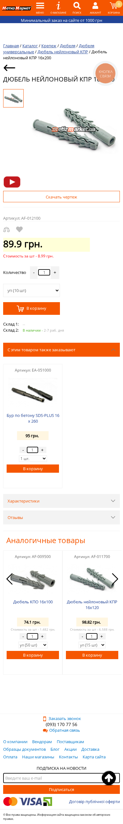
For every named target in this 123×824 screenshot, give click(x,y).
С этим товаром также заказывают (41, 350)
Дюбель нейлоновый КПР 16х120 (92, 604)
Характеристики (23, 501)
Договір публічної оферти (94, 801)
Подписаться (61, 789)
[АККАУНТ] (95, 8)
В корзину (36, 308)
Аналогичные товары (45, 540)
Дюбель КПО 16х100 (33, 602)
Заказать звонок (65, 718)
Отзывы (15, 517)
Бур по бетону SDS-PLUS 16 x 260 (33, 418)
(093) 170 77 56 (61, 724)
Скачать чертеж (61, 197)
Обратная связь (64, 730)
